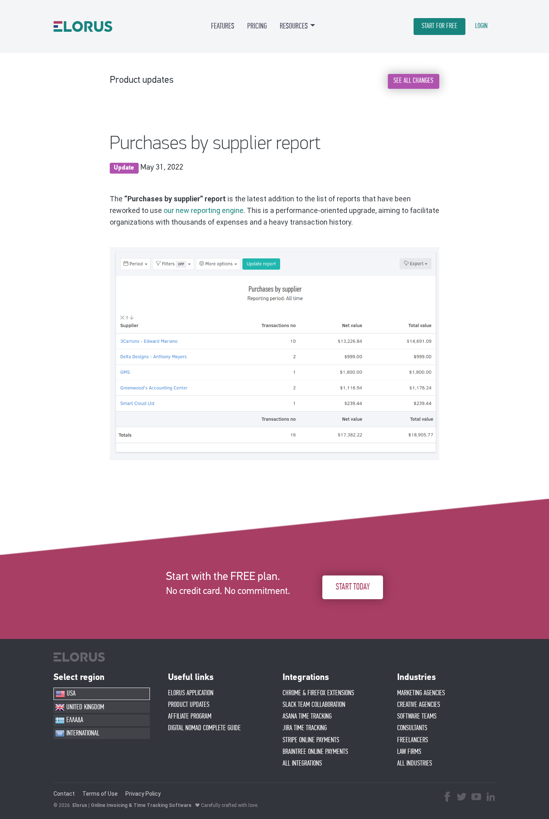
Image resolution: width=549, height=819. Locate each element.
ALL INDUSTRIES (414, 763)
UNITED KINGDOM (84, 707)
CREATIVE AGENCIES (418, 704)
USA (70, 693)
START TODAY (353, 587)
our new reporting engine (204, 210)
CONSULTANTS (412, 728)
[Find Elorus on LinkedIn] (491, 797)
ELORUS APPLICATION (190, 693)
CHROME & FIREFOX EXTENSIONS (318, 693)
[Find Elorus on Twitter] (462, 797)
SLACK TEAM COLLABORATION (314, 704)
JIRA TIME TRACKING (305, 728)
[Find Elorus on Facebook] (447, 797)
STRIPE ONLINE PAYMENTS (311, 740)
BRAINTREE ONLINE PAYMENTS (315, 752)
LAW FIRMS (409, 752)
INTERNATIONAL (82, 733)
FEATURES (222, 26)
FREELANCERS (412, 740)
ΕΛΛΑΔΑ (74, 720)
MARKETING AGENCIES (421, 693)
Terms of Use (100, 793)
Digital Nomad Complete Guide (204, 728)
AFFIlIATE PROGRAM (189, 716)
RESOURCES (294, 26)
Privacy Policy (143, 793)
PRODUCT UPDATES (188, 704)
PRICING (257, 26)
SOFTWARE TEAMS (416, 716)
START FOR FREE (439, 26)
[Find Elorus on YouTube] (476, 797)
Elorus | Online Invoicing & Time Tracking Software (131, 805)
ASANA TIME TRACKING (307, 716)
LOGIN (481, 26)
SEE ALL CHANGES (413, 80)
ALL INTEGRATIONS (302, 763)
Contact (64, 793)
